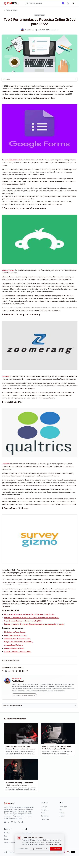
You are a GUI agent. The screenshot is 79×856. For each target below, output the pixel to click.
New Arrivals (45, 819)
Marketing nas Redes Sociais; (15, 632)
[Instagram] (12, 822)
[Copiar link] (27, 671)
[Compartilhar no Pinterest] (20, 671)
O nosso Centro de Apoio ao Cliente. (17, 651)
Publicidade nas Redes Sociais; (15, 635)
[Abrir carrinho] (68, 3)
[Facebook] (5, 822)
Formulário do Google (13, 160)
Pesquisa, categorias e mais (12, 705)
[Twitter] (8, 822)
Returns (62, 813)
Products (44, 807)
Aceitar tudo (56, 849)
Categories (44, 810)
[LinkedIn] (15, 822)
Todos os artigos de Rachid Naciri (25, 695)
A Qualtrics (6, 464)
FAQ (61, 810)
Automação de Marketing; (13, 645)
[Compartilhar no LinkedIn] (9, 671)
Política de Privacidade (54, 844)
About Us (7, 833)
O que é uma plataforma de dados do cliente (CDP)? (23, 621)
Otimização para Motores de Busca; (17, 638)
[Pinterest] (22, 822)
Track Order (63, 807)
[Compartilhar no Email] (23, 671)
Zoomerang (6, 376)
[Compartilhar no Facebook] (2, 671)
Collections (44, 816)
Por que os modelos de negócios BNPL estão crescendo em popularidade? (31, 618)
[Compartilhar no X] (6, 671)
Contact (62, 816)
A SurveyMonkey (8, 270)
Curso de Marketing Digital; (14, 648)
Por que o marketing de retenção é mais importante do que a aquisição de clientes (34, 624)
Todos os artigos (11, 10)
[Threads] (19, 822)
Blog (5, 836)
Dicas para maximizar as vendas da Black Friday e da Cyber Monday (29, 614)
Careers (6, 839)
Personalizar (23, 849)
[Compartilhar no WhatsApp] (13, 671)
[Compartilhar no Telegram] (16, 671)
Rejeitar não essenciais (39, 849)
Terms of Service (28, 833)
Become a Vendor (10, 842)
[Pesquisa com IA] (62, 3)
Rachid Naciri (18, 681)
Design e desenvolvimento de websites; (18, 642)
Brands (43, 813)
